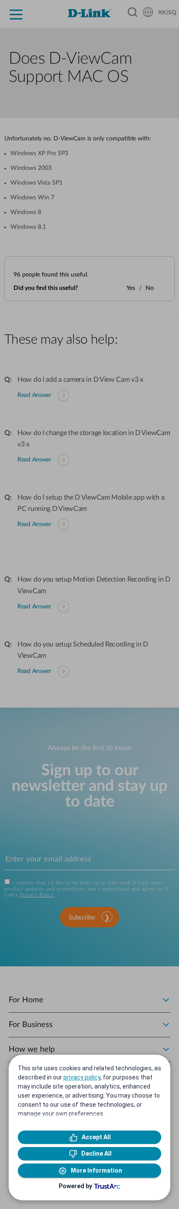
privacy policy (81, 1077)
